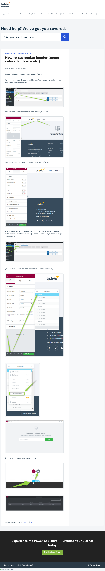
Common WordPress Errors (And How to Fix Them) (58, 14)
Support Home (7, 14)
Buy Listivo (33, 14)
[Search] (65, 37)
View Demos (20, 14)
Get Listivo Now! (52, 552)
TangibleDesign (95, 565)
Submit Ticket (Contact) (89, 14)
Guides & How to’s (24, 53)
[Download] (48, 267)
